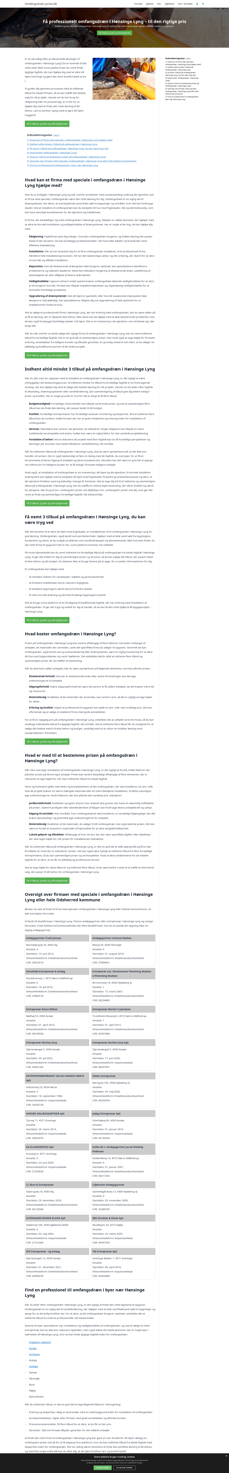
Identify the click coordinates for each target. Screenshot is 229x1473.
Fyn (159, 3)
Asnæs (33, 1348)
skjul (56, 135)
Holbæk (33, 1366)
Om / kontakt (185, 3)
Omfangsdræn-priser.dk (41, 4)
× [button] (226, 1456)
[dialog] (114, 1463)
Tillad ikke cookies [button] (124, 1468)
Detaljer (140, 1463)
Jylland (149, 3)
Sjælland (169, 3)
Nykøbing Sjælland (40, 1342)
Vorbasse (34, 1354)
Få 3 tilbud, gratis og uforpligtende (114, 33)
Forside (138, 3)
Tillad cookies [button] (102, 1468)
